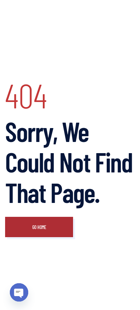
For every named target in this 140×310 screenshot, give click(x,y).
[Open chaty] (19, 292)
